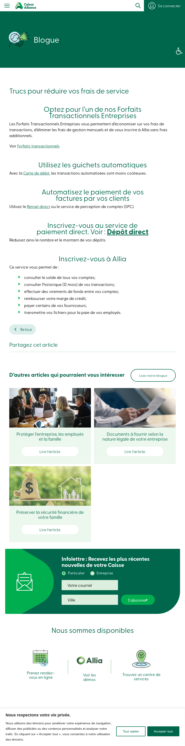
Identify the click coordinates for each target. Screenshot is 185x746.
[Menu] (7, 6)
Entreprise (105, 572)
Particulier (76, 572)
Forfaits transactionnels (38, 146)
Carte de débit (36, 173)
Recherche (138, 5)
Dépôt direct (127, 231)
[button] (179, 51)
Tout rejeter (131, 731)
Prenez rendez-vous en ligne (41, 674)
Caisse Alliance (25, 5)
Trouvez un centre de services (141, 676)
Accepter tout (163, 731)
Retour (26, 329)
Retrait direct (38, 206)
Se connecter (169, 5)
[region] (92, 727)
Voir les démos (89, 676)
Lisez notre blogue (153, 375)
